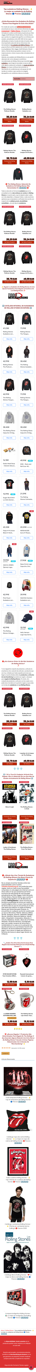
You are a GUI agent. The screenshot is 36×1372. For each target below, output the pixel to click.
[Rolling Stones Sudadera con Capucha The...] (27, 95)
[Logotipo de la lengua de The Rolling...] (27, 739)
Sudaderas (5, 1053)
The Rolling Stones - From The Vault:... (26, 848)
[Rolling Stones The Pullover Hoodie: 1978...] (9, 137)
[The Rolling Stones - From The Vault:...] (27, 833)
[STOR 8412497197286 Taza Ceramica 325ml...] (9, 960)
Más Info (9, 339)
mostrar (23, 78)
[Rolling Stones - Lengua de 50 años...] (27, 137)
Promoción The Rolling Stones (10, 817)
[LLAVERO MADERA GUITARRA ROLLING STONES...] (9, 1000)
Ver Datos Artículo (9, 984)
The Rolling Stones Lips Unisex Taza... (27, 1014)
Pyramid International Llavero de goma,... (27, 975)
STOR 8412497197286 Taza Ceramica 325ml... (9, 975)
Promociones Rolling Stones (9, 120)
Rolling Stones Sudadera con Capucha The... (27, 110)
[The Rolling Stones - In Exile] (27, 793)
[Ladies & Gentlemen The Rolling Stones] (9, 833)
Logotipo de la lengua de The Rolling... (27, 754)
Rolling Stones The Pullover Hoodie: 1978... (10, 151)
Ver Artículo (10, 724)
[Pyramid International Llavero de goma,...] (27, 960)
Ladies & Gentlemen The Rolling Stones (9, 848)
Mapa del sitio (9, 1365)
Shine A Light (9, 807)
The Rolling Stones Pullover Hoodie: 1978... (10, 110)
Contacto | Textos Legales (21, 1365)
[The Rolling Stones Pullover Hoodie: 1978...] (9, 95)
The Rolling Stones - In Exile (26, 807)
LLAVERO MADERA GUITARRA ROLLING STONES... (9, 1014)
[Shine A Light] (9, 793)
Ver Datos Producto (10, 242)
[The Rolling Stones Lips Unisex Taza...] (27, 1000)
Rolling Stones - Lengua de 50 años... (26, 151)
